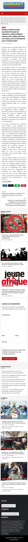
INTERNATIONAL (5, 285)
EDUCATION (9, 448)
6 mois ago (5, 266)
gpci (3, 524)
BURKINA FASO (16, 521)
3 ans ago (5, 43)
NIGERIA (14, 527)
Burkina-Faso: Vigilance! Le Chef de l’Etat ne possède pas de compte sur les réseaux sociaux (13, 194)
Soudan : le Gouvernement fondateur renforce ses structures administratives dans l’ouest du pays (14, 380)
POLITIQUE (8, 231)
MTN (8, 527)
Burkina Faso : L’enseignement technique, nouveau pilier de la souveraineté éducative (14, 376)
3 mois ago (5, 239)
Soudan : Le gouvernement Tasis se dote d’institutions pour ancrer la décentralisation (12, 371)
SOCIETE (8, 259)
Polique (20, 527)
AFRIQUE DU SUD (6, 521)
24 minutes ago (6, 424)
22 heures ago (5, 455)
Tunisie (17, 530)
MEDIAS (3, 27)
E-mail (17, 335)
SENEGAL (4, 530)
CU (23, 521)
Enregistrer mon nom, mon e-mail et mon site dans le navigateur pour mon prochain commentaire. (13, 352)
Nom (3, 335)
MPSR (3, 527)
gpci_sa (9, 524)
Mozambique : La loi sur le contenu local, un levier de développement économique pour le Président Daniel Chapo (14, 385)
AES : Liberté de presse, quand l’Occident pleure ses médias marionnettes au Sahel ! (13, 263)
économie (5, 533)
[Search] (26, 13)
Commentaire (6, 315)
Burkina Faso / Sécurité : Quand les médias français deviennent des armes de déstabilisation (13, 236)
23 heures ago (5, 487)
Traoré (11, 530)
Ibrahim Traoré (17, 524)
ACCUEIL (4, 417)
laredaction (9, 43)
